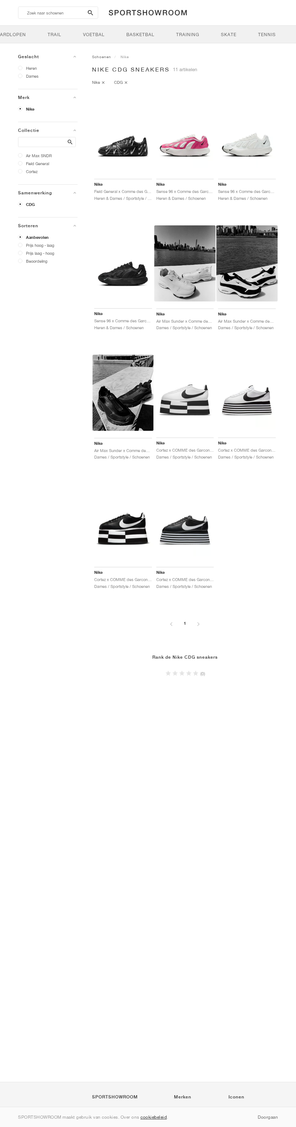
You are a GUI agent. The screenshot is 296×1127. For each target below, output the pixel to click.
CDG (30, 204)
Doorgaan (268, 1117)
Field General (37, 163)
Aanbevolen (37, 237)
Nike (30, 109)
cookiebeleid (153, 1117)
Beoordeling (36, 261)
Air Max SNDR (39, 155)
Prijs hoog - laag (40, 245)
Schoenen (101, 57)
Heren (31, 68)
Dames (32, 76)
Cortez (32, 171)
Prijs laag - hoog (40, 253)
